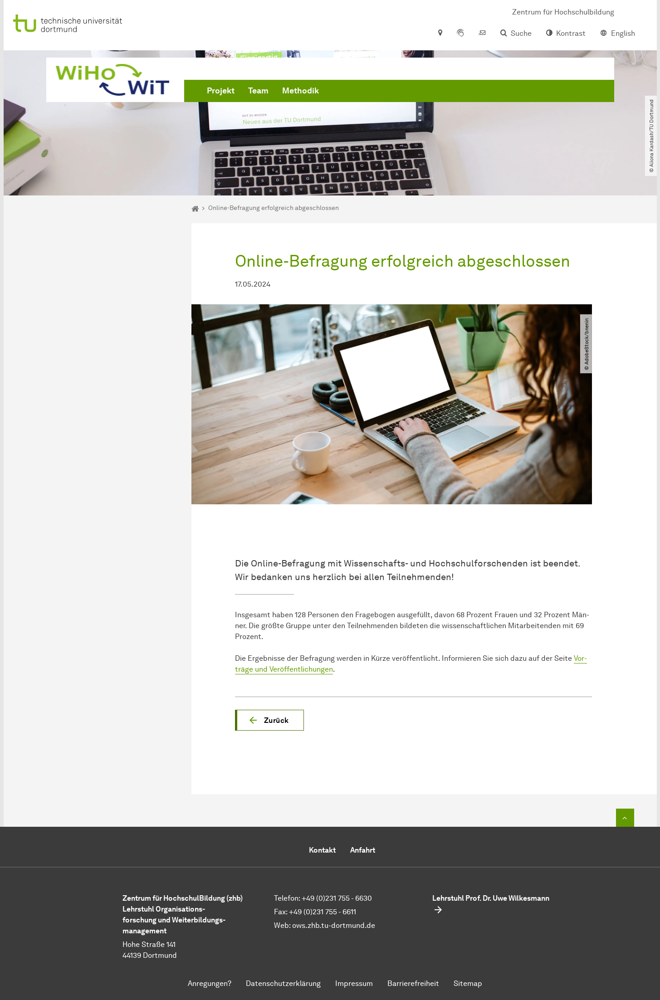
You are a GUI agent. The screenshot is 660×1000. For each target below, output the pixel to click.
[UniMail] (482, 33)
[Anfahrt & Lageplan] (440, 33)
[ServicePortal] (460, 33)
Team (258, 91)
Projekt (221, 91)
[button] (269, 720)
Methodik (300, 91)
